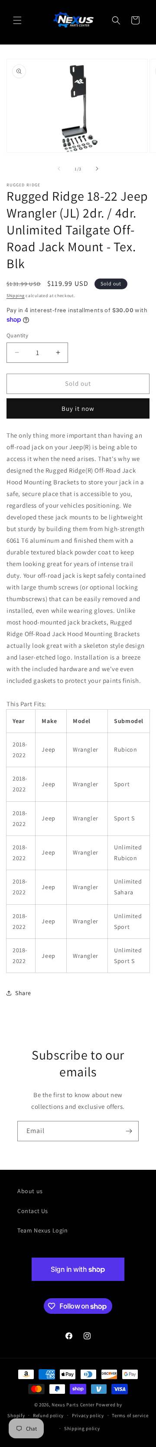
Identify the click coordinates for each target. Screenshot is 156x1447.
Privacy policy (88, 1415)
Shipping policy (82, 1428)
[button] (17, 20)
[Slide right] (97, 168)
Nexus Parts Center (73, 1405)
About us (30, 1191)
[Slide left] (58, 168)
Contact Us (32, 1211)
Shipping (15, 295)
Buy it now (78, 408)
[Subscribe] (128, 1131)
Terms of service (130, 1415)
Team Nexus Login (42, 1230)
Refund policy (48, 1415)
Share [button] (23, 993)
